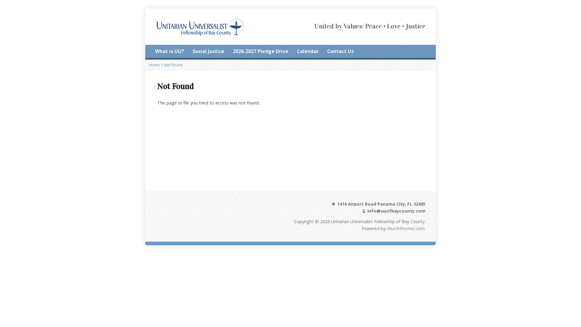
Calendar (308, 51)
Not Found (173, 65)
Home (154, 65)
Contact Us (340, 51)
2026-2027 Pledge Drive (260, 51)
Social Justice (208, 51)
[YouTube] (423, 51)
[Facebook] (415, 51)
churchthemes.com (406, 228)
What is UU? (169, 51)
